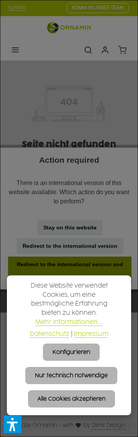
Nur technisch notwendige (71, 375)
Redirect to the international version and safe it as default (70, 270)
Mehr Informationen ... (69, 322)
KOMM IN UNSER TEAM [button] (98, 8)
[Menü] (15, 49)
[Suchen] (88, 49)
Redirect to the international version (70, 246)
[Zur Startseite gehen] (69, 27)
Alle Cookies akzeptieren (71, 398)
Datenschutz (49, 334)
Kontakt (17, 8)
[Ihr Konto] (105, 49)
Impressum (91, 334)
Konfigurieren (71, 352)
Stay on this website (70, 227)
